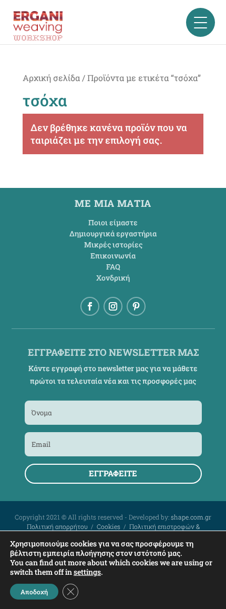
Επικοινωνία (113, 256)
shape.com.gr (191, 517)
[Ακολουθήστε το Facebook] (89, 306)
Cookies (108, 526)
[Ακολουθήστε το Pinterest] (136, 306)
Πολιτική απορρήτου (57, 526)
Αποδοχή (34, 591)
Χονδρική (113, 278)
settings (87, 572)
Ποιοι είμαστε (113, 222)
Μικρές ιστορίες (113, 244)
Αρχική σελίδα (51, 77)
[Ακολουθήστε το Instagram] (113, 306)
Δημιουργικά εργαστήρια (113, 233)
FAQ (113, 267)
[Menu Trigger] (200, 22)
